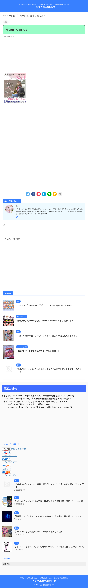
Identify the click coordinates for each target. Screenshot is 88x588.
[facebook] (33, 194)
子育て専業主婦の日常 (44, 6)
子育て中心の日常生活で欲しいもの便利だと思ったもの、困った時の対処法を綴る (44, 578)
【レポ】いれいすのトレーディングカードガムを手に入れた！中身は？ (46, 336)
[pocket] (38, 194)
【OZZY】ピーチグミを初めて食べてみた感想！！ (38, 351)
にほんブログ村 (18, 449)
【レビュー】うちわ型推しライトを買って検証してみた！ (27, 404)
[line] (49, 194)
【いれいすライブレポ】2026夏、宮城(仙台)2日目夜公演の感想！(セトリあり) (36, 398)
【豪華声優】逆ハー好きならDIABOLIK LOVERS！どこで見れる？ (44, 320)
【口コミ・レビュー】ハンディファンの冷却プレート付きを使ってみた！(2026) (37, 407)
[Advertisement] (44, 55)
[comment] (55, 194)
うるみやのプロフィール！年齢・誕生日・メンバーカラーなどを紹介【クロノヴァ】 (38, 396)
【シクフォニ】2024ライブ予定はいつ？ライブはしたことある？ (44, 305)
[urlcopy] (60, 194)
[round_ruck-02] (44, 194)
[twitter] (28, 194)
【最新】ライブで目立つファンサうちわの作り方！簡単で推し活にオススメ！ (35, 401)
